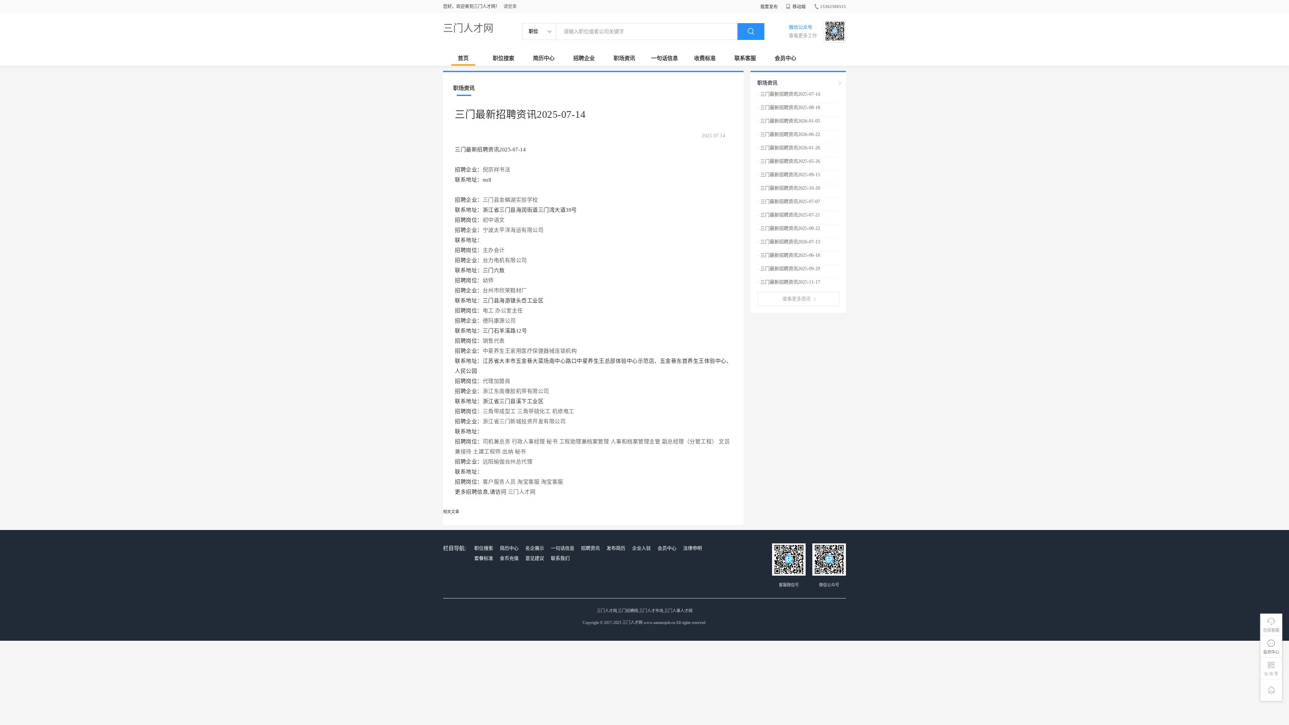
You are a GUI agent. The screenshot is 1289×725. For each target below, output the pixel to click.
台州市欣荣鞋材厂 (506, 290)
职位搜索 (503, 58)
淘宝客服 (528, 482)
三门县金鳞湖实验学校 (510, 200)
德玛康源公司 (500, 321)
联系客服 (745, 58)
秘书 (552, 441)
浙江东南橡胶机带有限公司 (517, 391)
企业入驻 (641, 548)
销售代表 (494, 341)
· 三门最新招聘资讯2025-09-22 (788, 228)
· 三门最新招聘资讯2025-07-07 (788, 201)
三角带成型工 (499, 411)
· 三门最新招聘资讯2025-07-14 (788, 94)
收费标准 (705, 58)
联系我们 (560, 558)
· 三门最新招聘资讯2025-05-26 (788, 161)
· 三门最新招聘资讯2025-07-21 (788, 215)
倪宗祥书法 (497, 170)
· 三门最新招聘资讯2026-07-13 (788, 241)
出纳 (507, 451)
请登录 (510, 6)
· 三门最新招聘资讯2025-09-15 (788, 174)
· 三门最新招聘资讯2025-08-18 (788, 107)
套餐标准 (483, 558)
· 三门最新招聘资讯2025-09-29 (788, 268)
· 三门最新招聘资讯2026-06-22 (788, 134)
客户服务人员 (499, 482)
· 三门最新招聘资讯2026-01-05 (788, 121)
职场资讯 (624, 58)
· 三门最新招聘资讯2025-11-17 (788, 282)
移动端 (799, 6)
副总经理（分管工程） (689, 441)
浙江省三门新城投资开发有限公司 (525, 421)
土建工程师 (487, 451)
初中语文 (494, 220)
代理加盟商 (497, 381)
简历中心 (544, 58)
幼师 (488, 280)
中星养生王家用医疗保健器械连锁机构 (530, 351)
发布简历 (616, 548)
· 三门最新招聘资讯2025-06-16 (788, 255)
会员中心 (785, 58)
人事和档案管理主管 (636, 441)
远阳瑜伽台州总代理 (508, 462)
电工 (488, 310)
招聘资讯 (590, 548)
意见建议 (534, 558)
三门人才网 (468, 28)
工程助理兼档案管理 (584, 441)
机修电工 (563, 411)
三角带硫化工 (534, 411)
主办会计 (494, 250)
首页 (463, 58)
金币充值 (509, 558)
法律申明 (692, 548)
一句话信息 (664, 58)
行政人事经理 (528, 441)
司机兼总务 (497, 441)
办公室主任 (509, 310)
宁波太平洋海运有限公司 (514, 230)
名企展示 (534, 548)
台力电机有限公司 (506, 260)
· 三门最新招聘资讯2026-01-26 (788, 147)
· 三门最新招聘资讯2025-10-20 (788, 188)
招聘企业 (584, 58)
